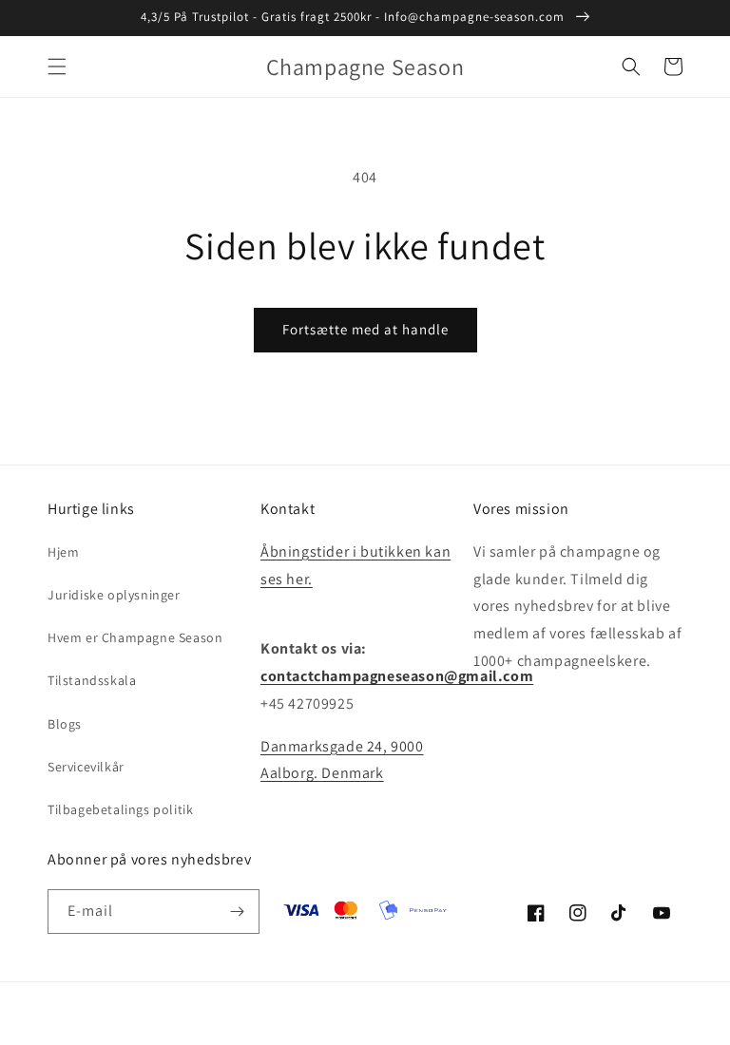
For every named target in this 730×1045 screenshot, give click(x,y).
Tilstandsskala (92, 680)
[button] (57, 66)
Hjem (63, 551)
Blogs (65, 723)
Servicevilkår (86, 766)
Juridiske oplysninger (114, 594)
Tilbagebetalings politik (120, 809)
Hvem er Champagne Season (135, 637)
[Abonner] (238, 911)
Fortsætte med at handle (365, 329)
